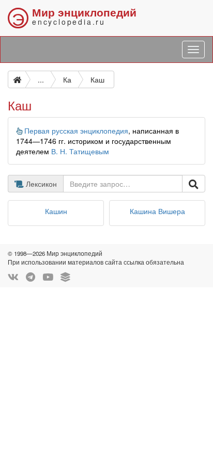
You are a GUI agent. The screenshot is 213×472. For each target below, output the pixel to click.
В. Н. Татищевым (80, 151)
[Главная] (16, 79)
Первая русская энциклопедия (76, 130)
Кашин (56, 211)
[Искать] (193, 183)
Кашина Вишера (157, 211)
